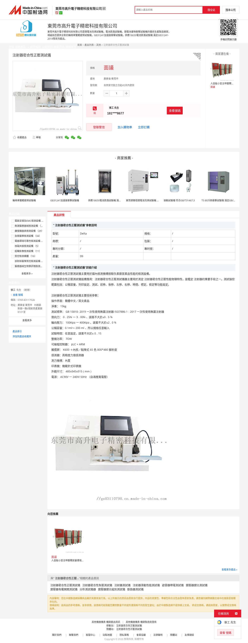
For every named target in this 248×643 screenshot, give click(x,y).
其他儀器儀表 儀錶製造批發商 (141, 622)
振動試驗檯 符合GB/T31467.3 (179, 200)
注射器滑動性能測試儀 (146, 585)
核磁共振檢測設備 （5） (27, 246)
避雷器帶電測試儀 (173, 585)
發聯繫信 (99, 127)
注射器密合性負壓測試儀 (97, 585)
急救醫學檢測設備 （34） (28, 236)
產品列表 (89, 45)
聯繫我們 (73, 635)
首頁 (79, 45)
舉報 (38, 137)
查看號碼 (175, 111)
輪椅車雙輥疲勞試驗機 (24, 200)
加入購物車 (125, 127)
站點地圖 (107, 635)
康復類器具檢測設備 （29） (29, 231)
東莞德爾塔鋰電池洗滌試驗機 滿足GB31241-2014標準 (154, 200)
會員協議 (141, 635)
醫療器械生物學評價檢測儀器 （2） (33, 266)
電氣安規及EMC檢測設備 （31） (32, 220)
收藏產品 (22, 137)
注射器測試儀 (122, 585)
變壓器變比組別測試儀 (111, 589)
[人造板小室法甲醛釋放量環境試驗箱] (222, 69)
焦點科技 (128, 639)
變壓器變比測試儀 (197, 585)
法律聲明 (158, 635)
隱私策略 (124, 635)
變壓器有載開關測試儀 (64, 589)
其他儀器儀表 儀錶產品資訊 (106, 622)
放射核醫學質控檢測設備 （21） (31, 261)
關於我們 (56, 635)
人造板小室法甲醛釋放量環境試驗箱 (229, 83)
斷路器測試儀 (135, 589)
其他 (98, 45)
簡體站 (173, 635)
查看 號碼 (18, 295)
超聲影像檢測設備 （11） (28, 251)
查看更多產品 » (229, 569)
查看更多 (27, 273)
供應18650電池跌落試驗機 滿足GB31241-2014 (112, 200)
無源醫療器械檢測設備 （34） (30, 226)
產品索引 (17, 331)
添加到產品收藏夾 (22, 336)
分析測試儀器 (88, 589)
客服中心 (90, 635)
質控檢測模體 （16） (26, 256)
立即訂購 (144, 127)
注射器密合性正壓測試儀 (65, 585)
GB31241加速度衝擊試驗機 (64, 200)
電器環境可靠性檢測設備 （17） (31, 241)
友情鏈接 (189, 635)
